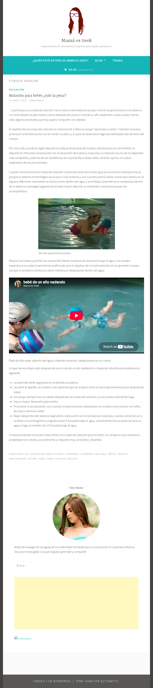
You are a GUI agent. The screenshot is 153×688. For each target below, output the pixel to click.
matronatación (17, 458)
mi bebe (32, 458)
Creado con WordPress (52, 681)
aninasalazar (36, 100)
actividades (72, 454)
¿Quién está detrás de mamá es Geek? (60, 60)
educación (16, 89)
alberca (112, 454)
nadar (41, 458)
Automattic (110, 681)
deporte (123, 454)
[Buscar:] (76, 565)
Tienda (118, 60)
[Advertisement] (76, 603)
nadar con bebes (56, 458)
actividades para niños (93, 454)
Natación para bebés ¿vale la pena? (37, 96)
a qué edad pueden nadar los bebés (43, 454)
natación (73, 458)
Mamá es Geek (76, 40)
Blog (99, 60)
